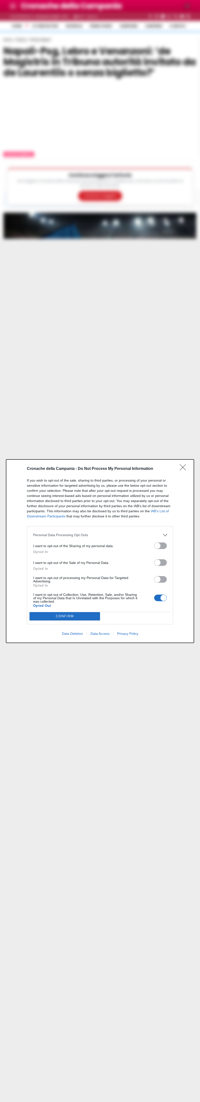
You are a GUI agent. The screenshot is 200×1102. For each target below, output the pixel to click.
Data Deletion (72, 634)
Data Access (100, 634)
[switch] (160, 545)
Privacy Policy (127, 634)
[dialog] (100, 551)
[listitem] (100, 535)
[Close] (184, 469)
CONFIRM (65, 616)
